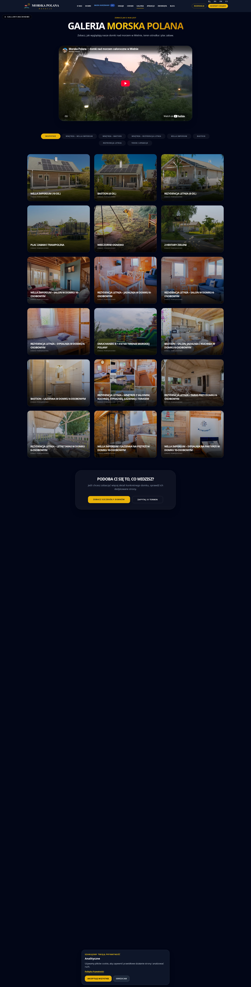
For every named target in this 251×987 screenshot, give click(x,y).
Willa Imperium (179, 136)
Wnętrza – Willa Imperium (79, 136)
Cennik (130, 6)
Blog (172, 6)
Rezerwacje (199, 6)
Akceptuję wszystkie (98, 978)
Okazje (121, 6)
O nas (79, 6)
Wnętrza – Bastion (112, 136)
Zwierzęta (162, 6)
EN (221, 1)
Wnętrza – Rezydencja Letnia (146, 136)
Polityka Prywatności (94, 971)
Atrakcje (151, 6)
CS (226, 1)
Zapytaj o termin (148, 499)
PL (209, 1)
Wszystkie (50, 136)
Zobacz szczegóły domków (109, 499)
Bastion (201, 136)
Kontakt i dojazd (218, 6)
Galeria (140, 6)
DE (215, 1)
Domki (88, 6)
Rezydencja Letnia (112, 143)
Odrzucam (121, 978)
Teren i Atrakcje (140, 143)
